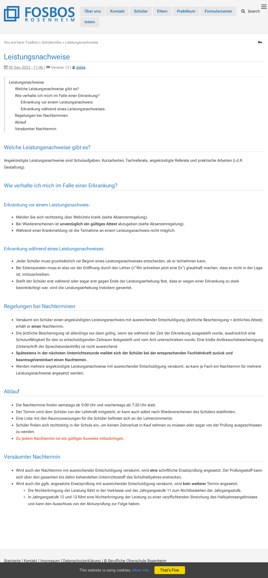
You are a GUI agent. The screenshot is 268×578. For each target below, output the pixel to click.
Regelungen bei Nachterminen (41, 115)
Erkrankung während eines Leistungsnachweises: (63, 109)
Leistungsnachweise (81, 42)
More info (140, 570)
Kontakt (30, 560)
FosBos (32, 42)
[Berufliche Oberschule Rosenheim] (39, 13)
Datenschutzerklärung (82, 560)
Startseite (12, 560)
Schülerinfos (52, 42)
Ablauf (20, 122)
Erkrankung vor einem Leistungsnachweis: (57, 102)
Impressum (50, 560)
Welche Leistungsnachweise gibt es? (47, 88)
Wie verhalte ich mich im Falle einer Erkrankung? (57, 95)
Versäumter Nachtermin (35, 128)
